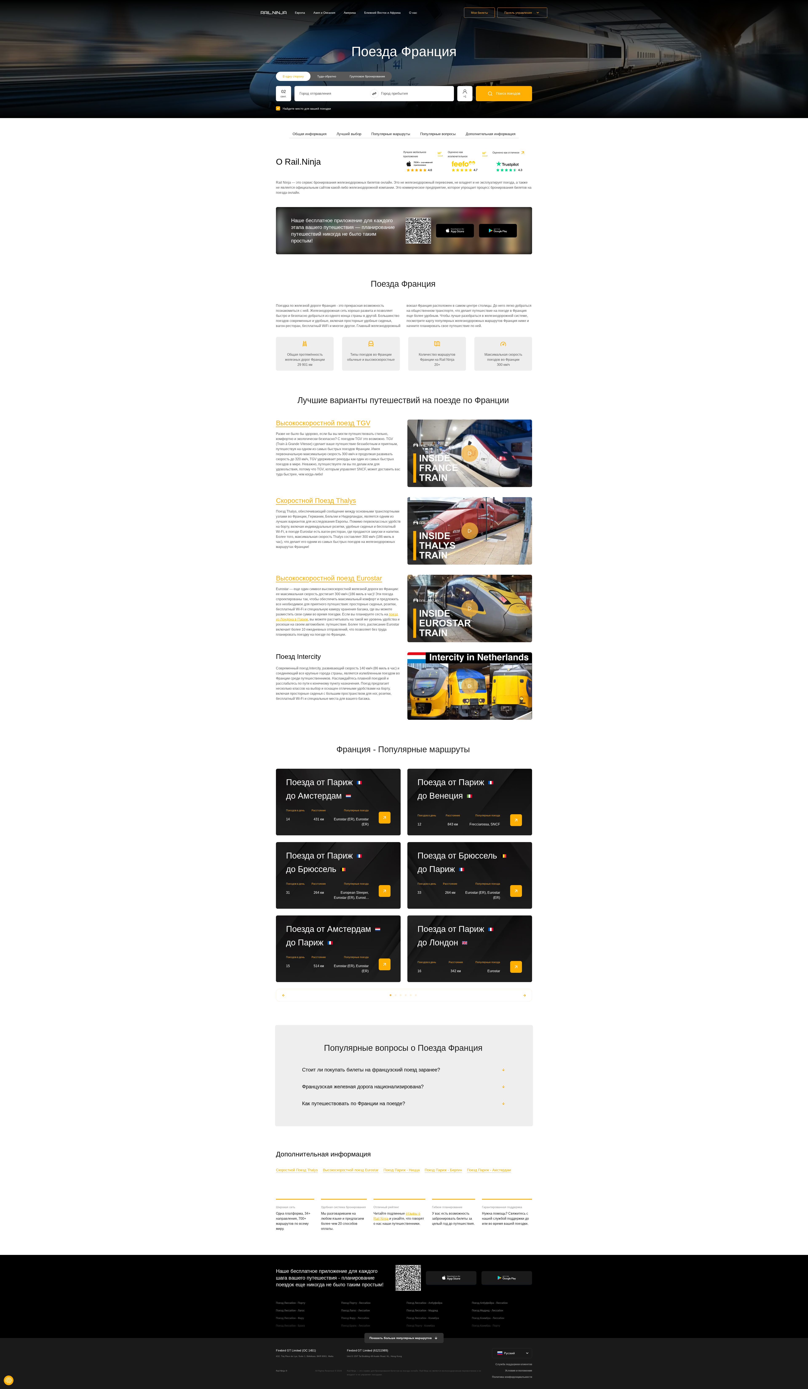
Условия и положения (518, 1370)
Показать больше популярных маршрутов (400, 1338)
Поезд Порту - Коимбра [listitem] (421, 1325)
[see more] (385, 818)
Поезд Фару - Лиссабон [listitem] (355, 1318)
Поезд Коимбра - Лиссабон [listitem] (488, 1318)
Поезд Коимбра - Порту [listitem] (486, 1325)
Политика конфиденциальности (512, 1377)
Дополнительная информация (490, 134)
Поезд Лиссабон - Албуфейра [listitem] (424, 1303)
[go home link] (273, 13)
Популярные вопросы (438, 134)
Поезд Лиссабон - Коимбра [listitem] (423, 1318)
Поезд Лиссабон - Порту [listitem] (290, 1303)
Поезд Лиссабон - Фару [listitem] (290, 1318)
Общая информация (309, 134)
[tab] (309, 134)
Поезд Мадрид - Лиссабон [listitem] (487, 1310)
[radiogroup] (334, 76)
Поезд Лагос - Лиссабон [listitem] (355, 1310)
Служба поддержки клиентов (513, 1364)
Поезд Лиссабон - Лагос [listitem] (290, 1310)
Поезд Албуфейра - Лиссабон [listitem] (490, 1303)
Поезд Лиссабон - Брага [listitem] (290, 1325)
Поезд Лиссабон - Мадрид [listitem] (422, 1310)
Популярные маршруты (390, 134)
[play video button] (469, 453)
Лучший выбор (349, 134)
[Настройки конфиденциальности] (8, 1380)
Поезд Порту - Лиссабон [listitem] (356, 1303)
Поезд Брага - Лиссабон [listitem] (355, 1325)
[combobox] (323, 93)
